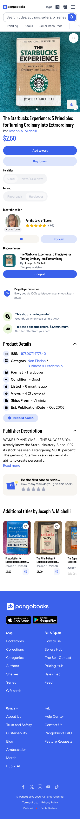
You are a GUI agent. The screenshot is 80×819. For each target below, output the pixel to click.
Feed (49, 682)
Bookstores (15, 641)
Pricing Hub (54, 666)
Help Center (54, 716)
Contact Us (53, 725)
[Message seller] (21, 239)
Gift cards (13, 691)
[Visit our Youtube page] (48, 787)
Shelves (12, 674)
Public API (14, 766)
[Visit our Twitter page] (31, 787)
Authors (12, 666)
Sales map (53, 674)
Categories (14, 658)
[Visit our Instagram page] (40, 787)
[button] (40, 344)
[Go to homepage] (14, 7)
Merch (11, 758)
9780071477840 (33, 354)
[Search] (72, 17)
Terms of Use (30, 802)
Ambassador (16, 749)
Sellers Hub (54, 649)
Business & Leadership (45, 366)
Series (11, 682)
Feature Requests (58, 741)
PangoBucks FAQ (58, 733)
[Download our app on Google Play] (45, 620)
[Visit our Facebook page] (23, 787)
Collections (15, 649)
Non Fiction (37, 361)
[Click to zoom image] (40, 72)
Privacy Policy (49, 802)
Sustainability (16, 733)
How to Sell (53, 641)
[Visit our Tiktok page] (56, 787)
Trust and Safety (19, 725)
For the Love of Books (38, 220)
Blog (9, 741)
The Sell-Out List (58, 658)
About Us (13, 716)
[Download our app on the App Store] (18, 620)
